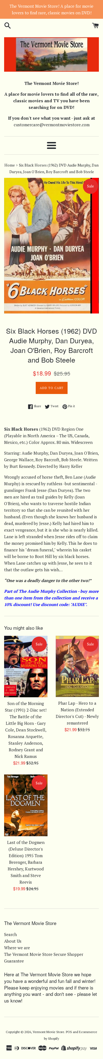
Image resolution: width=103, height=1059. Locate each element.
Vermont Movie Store (48, 1032)
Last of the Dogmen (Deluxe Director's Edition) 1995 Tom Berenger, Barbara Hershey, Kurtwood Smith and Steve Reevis (25, 862)
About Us (12, 941)
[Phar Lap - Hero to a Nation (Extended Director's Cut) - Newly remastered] (77, 666)
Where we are (17, 947)
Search (10, 934)
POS (69, 1032)
